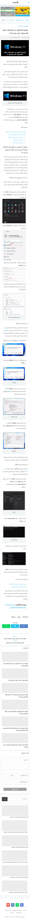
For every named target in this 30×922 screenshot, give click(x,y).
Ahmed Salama (24, 37)
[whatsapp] (17, 905)
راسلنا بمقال (19, 912)
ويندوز (19, 617)
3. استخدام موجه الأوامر (18, 143)
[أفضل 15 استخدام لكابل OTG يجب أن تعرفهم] (22, 11)
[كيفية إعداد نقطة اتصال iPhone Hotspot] (8, 11)
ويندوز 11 (13, 617)
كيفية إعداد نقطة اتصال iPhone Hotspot (7, 13)
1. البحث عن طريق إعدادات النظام (16, 137)
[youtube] (8, 905)
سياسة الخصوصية (17, 910)
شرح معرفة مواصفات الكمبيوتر (18, 587)
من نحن (25, 910)
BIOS (8, 391)
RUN (7, 330)
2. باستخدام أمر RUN (19, 140)
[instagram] (12, 905)
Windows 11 (25, 617)
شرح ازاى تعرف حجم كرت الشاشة (18, 584)
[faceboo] (22, 905)
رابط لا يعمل (8, 910)
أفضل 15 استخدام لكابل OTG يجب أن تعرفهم (22, 13)
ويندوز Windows (22, 26)
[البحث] (5, 799)
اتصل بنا (12, 912)
